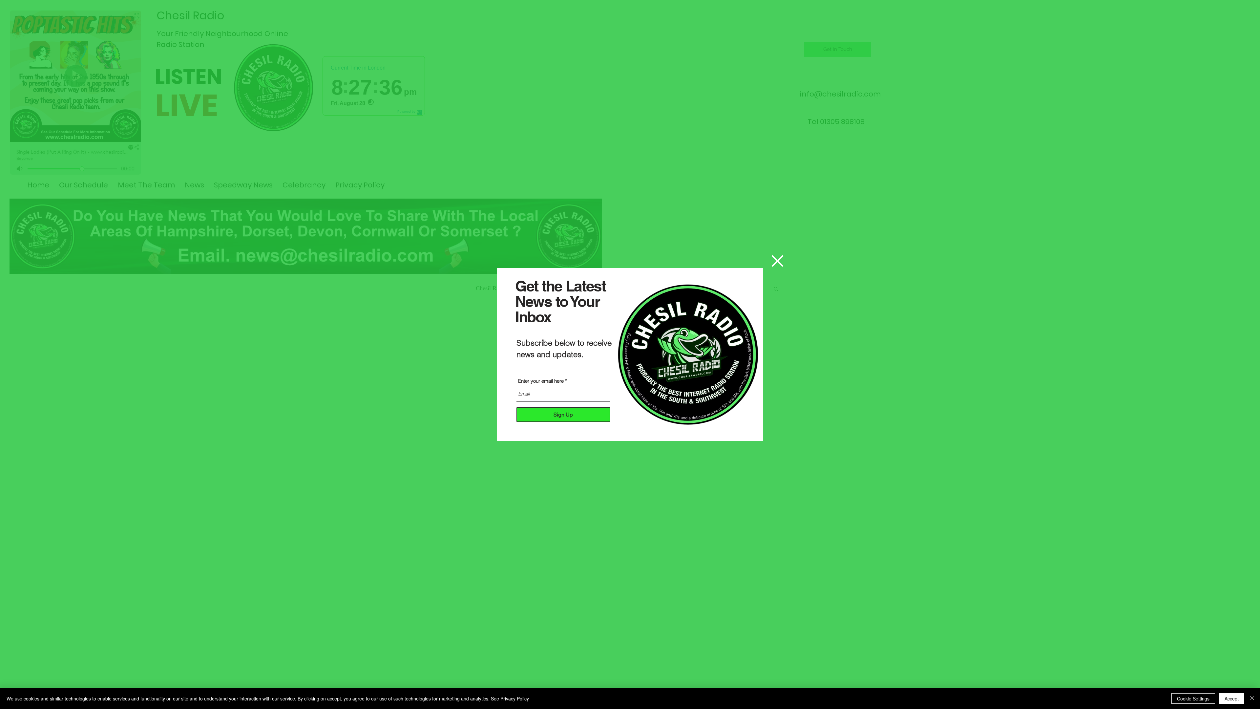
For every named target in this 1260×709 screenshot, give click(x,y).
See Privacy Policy (510, 698)
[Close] (1252, 698)
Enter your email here (541, 380)
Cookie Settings (1193, 698)
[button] (777, 261)
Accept (1232, 698)
